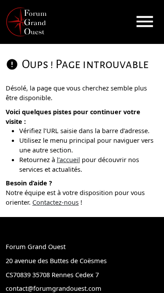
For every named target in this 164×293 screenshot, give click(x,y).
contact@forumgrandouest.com (53, 288)
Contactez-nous (55, 202)
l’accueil (68, 159)
